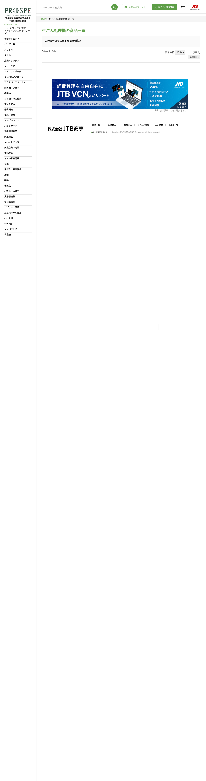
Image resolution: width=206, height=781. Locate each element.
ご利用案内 (111, 125)
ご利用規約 (127, 125)
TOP (43, 19)
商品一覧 (96, 125)
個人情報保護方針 (100, 132)
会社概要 (159, 125)
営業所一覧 (173, 125)
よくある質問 (143, 125)
